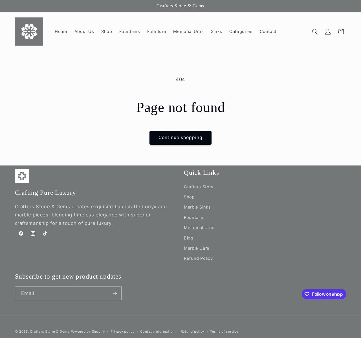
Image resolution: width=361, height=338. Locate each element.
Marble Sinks (197, 207)
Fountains (194, 217)
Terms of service (224, 331)
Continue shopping (181, 137)
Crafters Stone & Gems (49, 331)
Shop (189, 197)
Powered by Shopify (88, 331)
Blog (188, 238)
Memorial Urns (199, 227)
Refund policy (192, 331)
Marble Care (197, 248)
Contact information (157, 331)
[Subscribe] (114, 293)
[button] (314, 31)
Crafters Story (198, 186)
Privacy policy (122, 331)
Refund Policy (198, 258)
